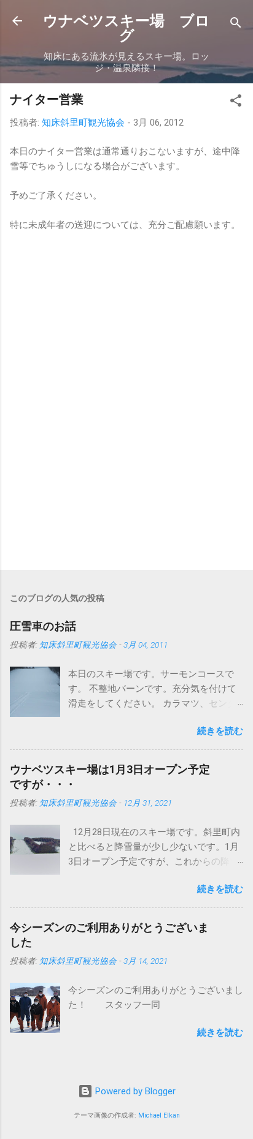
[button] (235, 102)
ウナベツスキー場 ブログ (126, 28)
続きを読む (220, 730)
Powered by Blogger (134, 1091)
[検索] (235, 25)
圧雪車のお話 (43, 625)
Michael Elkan (159, 1115)
